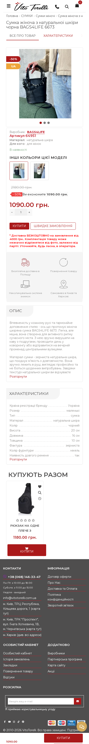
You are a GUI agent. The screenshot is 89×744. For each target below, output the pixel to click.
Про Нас (54, 583)
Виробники (56, 653)
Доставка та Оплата (62, 589)
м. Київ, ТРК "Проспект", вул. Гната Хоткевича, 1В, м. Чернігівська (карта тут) (22, 624)
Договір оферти (59, 577)
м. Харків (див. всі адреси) (22, 635)
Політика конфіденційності (60, 597)
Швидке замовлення (53, 226)
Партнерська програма (65, 659)
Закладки (10, 665)
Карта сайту (56, 665)
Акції (51, 671)
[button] (41, 123)
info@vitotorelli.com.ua (19, 598)
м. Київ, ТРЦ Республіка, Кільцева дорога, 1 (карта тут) (21, 608)
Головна (12, 16)
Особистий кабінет (17, 653)
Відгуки (8, 677)
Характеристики (58, 36)
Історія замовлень (16, 659)
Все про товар (23, 36)
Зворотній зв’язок (61, 605)
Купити (63, 738)
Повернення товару (18, 671)
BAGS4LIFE (36, 132)
